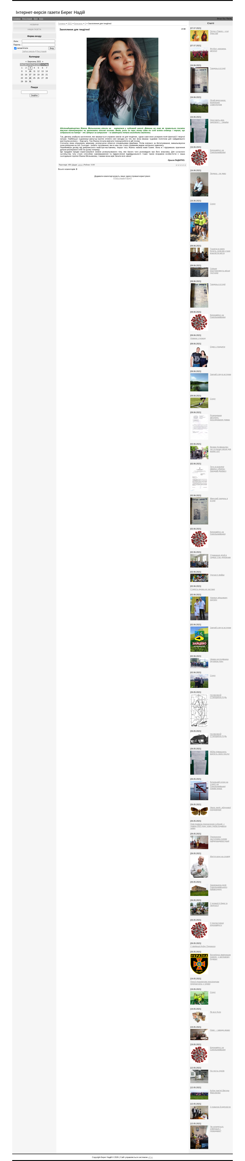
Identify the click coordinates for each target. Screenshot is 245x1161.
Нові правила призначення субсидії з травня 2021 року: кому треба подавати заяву (208, 826)
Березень (78, 23)
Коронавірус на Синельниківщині (217, 151)
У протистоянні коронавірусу (217, 924)
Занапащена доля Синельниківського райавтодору (218, 887)
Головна (16, 19)
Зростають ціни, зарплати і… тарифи (219, 121)
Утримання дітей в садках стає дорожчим (220, 556)
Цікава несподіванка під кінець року (219, 660)
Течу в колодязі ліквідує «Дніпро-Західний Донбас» (218, 469)
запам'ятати (22, 48)
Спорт (213, 204)
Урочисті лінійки (217, 575)
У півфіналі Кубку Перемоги (202, 946)
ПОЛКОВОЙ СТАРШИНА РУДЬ (218, 696)
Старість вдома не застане (202, 589)
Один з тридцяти (217, 347)
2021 (70, 23)
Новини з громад (198, 338)
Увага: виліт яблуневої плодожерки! (220, 808)
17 (30, 75)
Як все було (215, 1012)
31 (30, 81)
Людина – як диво (218, 173)
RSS (41, 19)
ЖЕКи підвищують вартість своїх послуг (220, 753)
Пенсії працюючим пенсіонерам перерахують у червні (204, 983)
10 (30, 71)
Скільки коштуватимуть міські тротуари (220, 270)
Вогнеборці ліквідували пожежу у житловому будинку (220, 957)
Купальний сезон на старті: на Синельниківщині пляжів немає (219, 785)
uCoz (150, 1157)
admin (80, 165)
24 (30, 78)
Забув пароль (28, 51)
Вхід (35, 19)
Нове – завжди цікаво (220, 1030)
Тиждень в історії (217, 68)
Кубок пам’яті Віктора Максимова (219, 1091)
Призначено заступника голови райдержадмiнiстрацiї (219, 839)
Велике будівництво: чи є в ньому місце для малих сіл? (220, 449)
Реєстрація (27, 19)
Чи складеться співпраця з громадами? (217, 1128)
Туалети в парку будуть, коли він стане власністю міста (220, 251)
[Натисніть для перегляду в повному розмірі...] (122, 125)
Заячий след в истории (220, 374)
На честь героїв (217, 1071)
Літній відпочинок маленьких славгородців (218, 102)
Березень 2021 (34, 61)
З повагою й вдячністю (220, 1107)
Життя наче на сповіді (220, 856)
